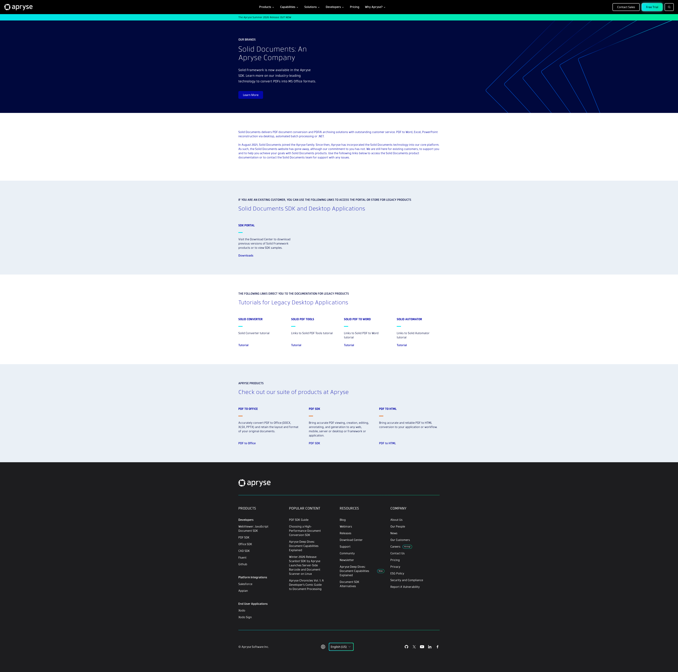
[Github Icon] (406, 647)
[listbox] (341, 646)
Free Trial (652, 7)
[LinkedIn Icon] (430, 647)
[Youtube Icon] (422, 647)
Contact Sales (626, 7)
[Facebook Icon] (437, 647)
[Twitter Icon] (414, 647)
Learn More (250, 95)
